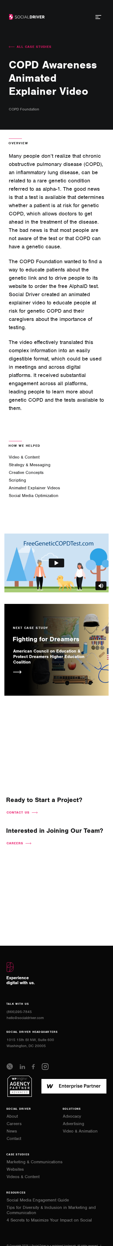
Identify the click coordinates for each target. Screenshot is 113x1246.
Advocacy (72, 1116)
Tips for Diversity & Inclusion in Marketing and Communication (51, 1210)
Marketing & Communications (35, 1162)
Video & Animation (80, 1131)
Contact (14, 1138)
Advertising (73, 1123)
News (12, 1131)
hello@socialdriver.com (25, 1017)
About (12, 1116)
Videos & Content (23, 1177)
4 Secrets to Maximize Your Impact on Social (49, 1220)
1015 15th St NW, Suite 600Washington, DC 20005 (30, 1042)
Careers (14, 1123)
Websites (15, 1169)
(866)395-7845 (19, 1011)
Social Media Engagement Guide (38, 1200)
